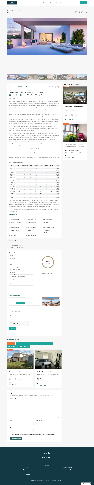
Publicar (83, 2)
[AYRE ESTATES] (12, 3)
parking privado (47, 225)
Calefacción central (32, 219)
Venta (44, 2)
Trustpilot (47, 462)
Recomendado (11, 343)
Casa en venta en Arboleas (16, 372)
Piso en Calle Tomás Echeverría (74, 144)
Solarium (29, 230)
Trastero (46, 232)
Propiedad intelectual (67, 469)
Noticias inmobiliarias (67, 467)
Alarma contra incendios (33, 217)
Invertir (55, 2)
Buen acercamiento (15, 219)
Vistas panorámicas (32, 235)
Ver (20, 365)
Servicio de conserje (15, 230)
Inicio (34, 2)
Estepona (23, 10)
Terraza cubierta (47, 230)
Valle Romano (30, 10)
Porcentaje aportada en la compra (17, 276)
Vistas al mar (13, 235)
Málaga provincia (15, 10)
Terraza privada (31, 232)
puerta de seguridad (32, 227)
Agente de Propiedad (24, 346)
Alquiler (39, 2)
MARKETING (60, 480)
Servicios (50, 2)
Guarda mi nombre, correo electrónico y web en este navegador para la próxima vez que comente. (32, 434)
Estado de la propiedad (13, 346)
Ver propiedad (75, 100)
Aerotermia (13, 217)
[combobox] (21, 258)
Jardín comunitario (15, 225)
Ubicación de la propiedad (46, 343)
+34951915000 (76, 2)
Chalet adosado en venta (44, 372)
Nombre (12, 420)
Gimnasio (46, 222)
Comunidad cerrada (32, 222)
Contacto (67, 2)
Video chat (29, 302)
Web (11, 427)
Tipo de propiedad (35, 343)
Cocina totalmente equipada (17, 222)
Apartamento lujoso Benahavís (74, 106)
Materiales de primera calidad (34, 225)
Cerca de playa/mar (48, 219)
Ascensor (46, 217)
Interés (11, 261)
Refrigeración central (49, 227)
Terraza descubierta (15, 232)
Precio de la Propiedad (14, 269)
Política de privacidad (27, 469)
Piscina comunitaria (15, 227)
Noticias (61, 2)
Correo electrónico (39, 420)
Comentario (13, 398)
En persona (20, 302)
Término (11, 255)
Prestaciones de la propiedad (23, 343)
